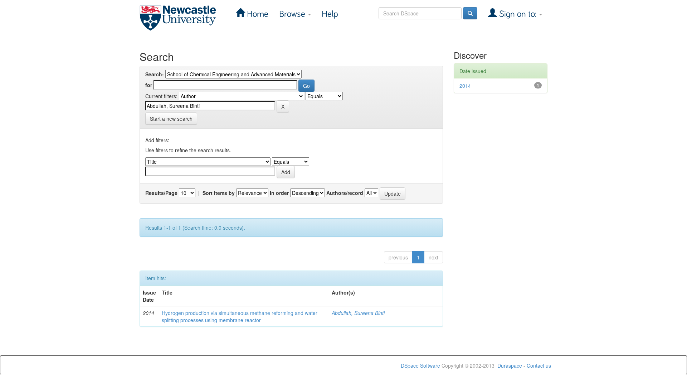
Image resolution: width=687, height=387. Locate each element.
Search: (154, 74)
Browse (293, 14)
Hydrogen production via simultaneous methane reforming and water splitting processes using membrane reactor (239, 316)
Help (330, 14)
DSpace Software (420, 365)
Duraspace (509, 365)
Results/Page (161, 192)
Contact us (539, 365)
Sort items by (219, 192)
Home (256, 14)
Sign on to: (518, 14)
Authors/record (344, 192)
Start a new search (171, 118)
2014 (465, 85)
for (148, 85)
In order (279, 192)
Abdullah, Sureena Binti (358, 312)
